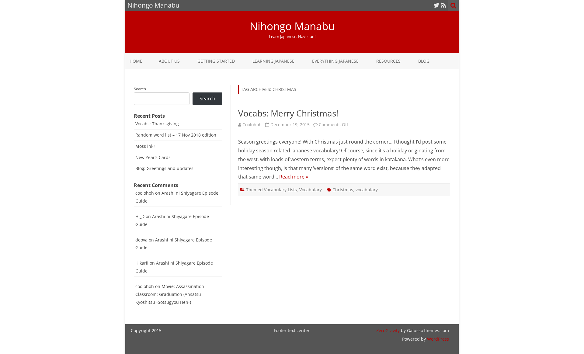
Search (140, 89)
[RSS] (443, 5)
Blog (423, 61)
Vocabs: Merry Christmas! (288, 113)
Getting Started (216, 61)
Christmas (342, 190)
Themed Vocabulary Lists (271, 190)
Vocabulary (310, 190)
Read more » (293, 176)
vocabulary (367, 190)
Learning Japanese (273, 61)
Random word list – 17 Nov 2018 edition (175, 135)
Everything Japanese (335, 61)
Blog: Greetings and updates (164, 168)
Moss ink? (145, 146)
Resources (388, 61)
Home (136, 61)
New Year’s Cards (153, 157)
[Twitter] (436, 5)
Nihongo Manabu (292, 26)
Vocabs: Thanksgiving (157, 124)
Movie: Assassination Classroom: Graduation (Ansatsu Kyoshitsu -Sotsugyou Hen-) (169, 294)
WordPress (437, 339)
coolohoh (144, 193)
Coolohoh (252, 124)
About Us (169, 61)
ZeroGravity (388, 330)
